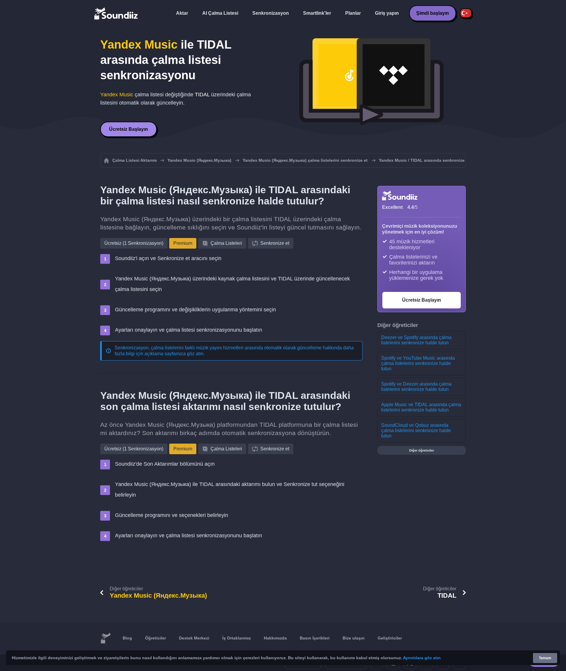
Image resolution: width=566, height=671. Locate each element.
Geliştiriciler (390, 638)
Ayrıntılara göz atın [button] (422, 657)
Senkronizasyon (270, 13)
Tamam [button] (545, 658)
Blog (127, 638)
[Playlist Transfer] (116, 13)
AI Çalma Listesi (220, 13)
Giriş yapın (387, 13)
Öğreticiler (155, 638)
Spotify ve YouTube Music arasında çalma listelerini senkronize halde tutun (418, 363)
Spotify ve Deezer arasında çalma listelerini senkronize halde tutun (416, 386)
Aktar (182, 13)
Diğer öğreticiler (421, 450)
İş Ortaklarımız (236, 638)
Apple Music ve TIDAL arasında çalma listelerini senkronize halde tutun (421, 407)
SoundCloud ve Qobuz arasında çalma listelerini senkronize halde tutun (416, 430)
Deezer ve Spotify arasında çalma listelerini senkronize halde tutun (416, 340)
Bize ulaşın (354, 638)
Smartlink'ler (317, 13)
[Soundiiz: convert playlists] (105, 638)
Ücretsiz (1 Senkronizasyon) (133, 243)
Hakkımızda (275, 638)
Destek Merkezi (194, 638)
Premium (182, 243)
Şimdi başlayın (432, 13)
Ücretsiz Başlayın (128, 129)
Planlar (353, 13)
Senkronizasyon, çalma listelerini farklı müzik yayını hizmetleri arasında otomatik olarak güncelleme (218, 347)
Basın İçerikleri (315, 638)
